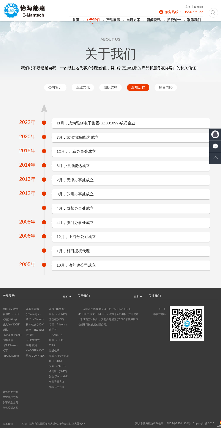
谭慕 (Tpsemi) (57, 309)
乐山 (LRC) (55, 360)
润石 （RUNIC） (58, 314)
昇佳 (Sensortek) (58, 376)
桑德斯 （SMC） (58, 371)
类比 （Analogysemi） (13, 332)
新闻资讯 (154, 20)
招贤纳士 (174, 20)
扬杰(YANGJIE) (11, 324)
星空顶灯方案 (10, 397)
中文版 (187, 6)
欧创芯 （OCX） (12, 314)
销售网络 (166, 87)
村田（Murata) (11, 309)
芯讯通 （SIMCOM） (34, 337)
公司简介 (55, 87)
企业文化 (83, 87)
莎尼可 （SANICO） (56, 332)
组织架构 (110, 87)
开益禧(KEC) (56, 319)
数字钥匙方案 (10, 402)
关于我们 (93, 20)
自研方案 (133, 20)
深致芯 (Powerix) (59, 355)
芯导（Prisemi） (58, 324)
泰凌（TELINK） (35, 329)
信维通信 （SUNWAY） (11, 343)
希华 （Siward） (35, 319)
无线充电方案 (57, 386)
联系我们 (194, 20)
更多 (65, 296)
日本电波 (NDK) (35, 324)
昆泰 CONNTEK (35, 355)
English (198, 6)
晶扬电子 (54, 350)
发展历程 (138, 87)
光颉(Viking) (10, 319)
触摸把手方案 (10, 392)
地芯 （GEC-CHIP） (56, 343)
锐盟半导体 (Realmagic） (34, 311)
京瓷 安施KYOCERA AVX (35, 348)
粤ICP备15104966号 (178, 423)
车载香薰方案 (57, 381)
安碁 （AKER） (58, 366)
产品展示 (113, 20)
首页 (76, 20)
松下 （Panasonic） (11, 353)
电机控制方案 (10, 407)
